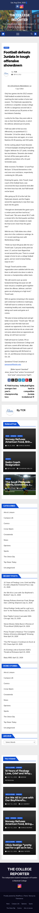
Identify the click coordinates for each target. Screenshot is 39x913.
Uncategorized (9, 568)
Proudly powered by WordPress (13, 896)
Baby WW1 (8, 657)
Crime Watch (8, 529)
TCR (15, 72)
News (7, 436)
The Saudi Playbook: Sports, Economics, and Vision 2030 (19, 485)
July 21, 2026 (12, 777)
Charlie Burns (24, 445)
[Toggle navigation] (18, 34)
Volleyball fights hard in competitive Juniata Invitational (27, 391)
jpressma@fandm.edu (13, 364)
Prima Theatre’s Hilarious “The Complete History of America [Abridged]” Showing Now (19, 634)
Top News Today (10, 562)
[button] (31, 34)
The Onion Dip (9, 557)
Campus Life (8, 518)
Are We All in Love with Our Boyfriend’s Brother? (19, 800)
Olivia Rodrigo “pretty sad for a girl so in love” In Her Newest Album (19, 847)
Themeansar (19, 898)
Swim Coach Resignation (12, 463)
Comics (6, 523)
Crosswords (8, 534)
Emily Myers (25, 851)
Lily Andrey (25, 804)
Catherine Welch (25, 468)
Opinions (13, 436)
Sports (6, 47)
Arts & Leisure (9, 512)
